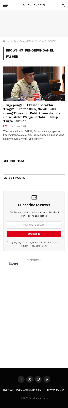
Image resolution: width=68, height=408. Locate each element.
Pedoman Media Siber (29, 390)
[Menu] (5, 5)
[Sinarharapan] (34, 5)
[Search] (63, 5)
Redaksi (8, 390)
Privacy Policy (28, 246)
